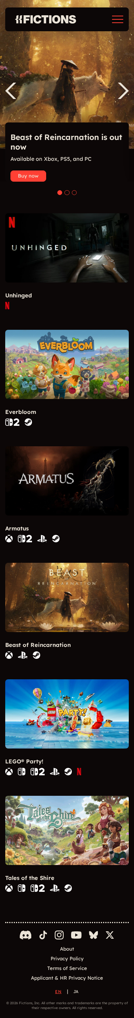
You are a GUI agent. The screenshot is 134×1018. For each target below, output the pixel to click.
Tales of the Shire (29, 877)
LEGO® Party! (24, 761)
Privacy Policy (67, 958)
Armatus (17, 528)
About (67, 949)
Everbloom (20, 411)
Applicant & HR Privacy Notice (67, 978)
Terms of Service (67, 968)
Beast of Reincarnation (38, 644)
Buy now (28, 176)
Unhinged (18, 295)
